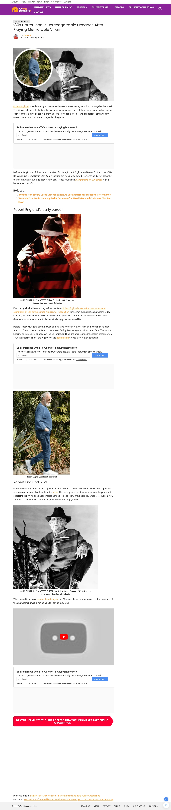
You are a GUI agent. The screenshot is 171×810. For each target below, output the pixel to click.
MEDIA (24, 2)
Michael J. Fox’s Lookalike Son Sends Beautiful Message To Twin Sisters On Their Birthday (68, 799)
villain (55, 492)
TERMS (39, 2)
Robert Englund (21, 106)
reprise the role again (47, 599)
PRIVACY (31, 2)
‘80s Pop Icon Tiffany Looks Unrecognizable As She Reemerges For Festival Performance (64, 194)
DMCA (46, 2)
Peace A (27, 35)
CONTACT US (56, 2)
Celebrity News (21, 21)
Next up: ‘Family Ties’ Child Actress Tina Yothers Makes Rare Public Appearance (62, 721)
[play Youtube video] (63, 636)
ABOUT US (16, 2)
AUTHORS (67, 2)
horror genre (63, 337)
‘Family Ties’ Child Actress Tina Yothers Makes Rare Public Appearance (65, 795)
